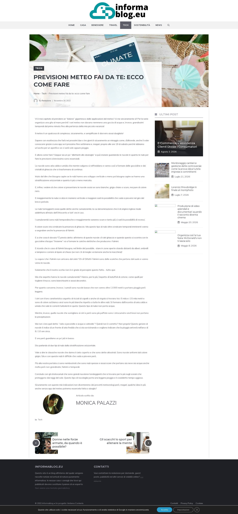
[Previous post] (36, 443)
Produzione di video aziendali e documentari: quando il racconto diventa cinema (190, 212)
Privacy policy (187, 503)
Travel (113, 25)
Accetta (164, 509)
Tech (126, 25)
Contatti (174, 503)
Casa (83, 25)
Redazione (46, 100)
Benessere (97, 25)
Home (71, 25)
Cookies (199, 503)
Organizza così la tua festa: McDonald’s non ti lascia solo (190, 238)
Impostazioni (183, 509)
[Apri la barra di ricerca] (168, 25)
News (158, 25)
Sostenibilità (142, 25)
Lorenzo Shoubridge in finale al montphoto (184, 188)
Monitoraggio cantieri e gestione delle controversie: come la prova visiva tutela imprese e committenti (186, 167)
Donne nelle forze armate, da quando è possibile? (67, 443)
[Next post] (148, 443)
